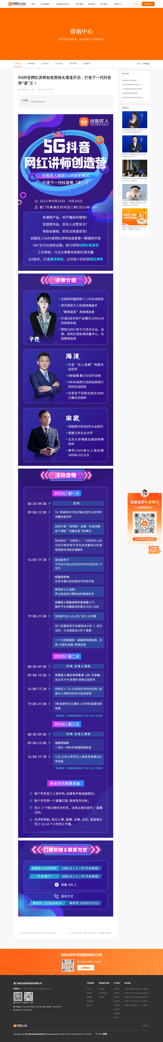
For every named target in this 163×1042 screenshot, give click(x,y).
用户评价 (117, 997)
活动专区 (91, 4)
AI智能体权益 (103, 993)
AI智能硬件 (89, 1001)
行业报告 (117, 1009)
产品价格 (101, 997)
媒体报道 (31, 63)
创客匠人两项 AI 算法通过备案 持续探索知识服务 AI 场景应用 (144, 993)
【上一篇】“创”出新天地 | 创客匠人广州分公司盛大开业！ (37, 933)
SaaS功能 (102, 989)
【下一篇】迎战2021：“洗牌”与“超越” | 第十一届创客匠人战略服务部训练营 (90, 933)
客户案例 (79, 4)
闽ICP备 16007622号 (65, 1034)
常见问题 (117, 1001)
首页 (33, 4)
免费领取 (85, 967)
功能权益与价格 (62, 4)
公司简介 (117, 989)
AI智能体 (89, 997)
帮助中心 (117, 4)
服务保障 (117, 1013)
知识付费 (72, 63)
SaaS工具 (89, 989)
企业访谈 (59, 63)
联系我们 (117, 993)
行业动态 (45, 63)
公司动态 (17, 63)
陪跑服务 (89, 993)
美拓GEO (89, 1005)
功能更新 (86, 63)
